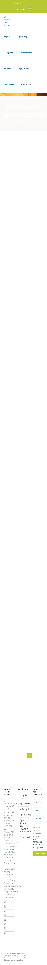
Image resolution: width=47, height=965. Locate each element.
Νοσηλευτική (14, 174)
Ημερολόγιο (24, 803)
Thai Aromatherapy (14, 612)
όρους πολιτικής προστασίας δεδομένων (38, 843)
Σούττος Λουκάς (38, 188)
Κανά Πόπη (8, 596)
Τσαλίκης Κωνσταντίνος (8, 320)
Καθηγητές (12, 171)
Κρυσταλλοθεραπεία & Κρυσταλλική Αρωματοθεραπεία (17, 663)
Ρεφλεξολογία (14, 182)
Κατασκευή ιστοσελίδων (18, 958)
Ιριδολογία (13, 334)
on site (9, 165)
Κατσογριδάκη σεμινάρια (29, 444)
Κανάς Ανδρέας (38, 433)
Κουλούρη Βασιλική (23, 143)
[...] (9, 254)
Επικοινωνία (24, 837)
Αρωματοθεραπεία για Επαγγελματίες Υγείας (16, 650)
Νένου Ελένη (38, 320)
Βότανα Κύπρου (41, 204)
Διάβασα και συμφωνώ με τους (38, 837)
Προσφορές (24, 814)
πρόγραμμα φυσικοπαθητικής (16, 178)
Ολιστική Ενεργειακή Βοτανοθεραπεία (30, 164)
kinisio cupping (11, 159)
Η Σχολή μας (24, 797)
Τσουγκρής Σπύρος (8, 143)
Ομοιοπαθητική (30, 337)
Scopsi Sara (38, 143)
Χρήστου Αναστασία (23, 320)
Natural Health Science (13, 954)
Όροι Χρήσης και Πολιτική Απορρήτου (24, 826)
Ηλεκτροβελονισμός (17, 169)
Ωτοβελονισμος (15, 185)
